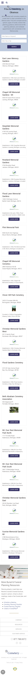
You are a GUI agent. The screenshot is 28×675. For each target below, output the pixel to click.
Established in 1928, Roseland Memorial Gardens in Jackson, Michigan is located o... (13, 181)
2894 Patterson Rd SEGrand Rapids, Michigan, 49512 (12, 268)
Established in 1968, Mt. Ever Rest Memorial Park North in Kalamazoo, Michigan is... (12, 451)
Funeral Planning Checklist (12, 607)
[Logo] (15, 10)
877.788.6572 (20, 639)
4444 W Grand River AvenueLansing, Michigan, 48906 (11, 99)
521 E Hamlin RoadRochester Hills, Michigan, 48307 (12, 335)
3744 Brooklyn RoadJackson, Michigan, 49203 (10, 166)
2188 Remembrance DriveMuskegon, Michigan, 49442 (11, 538)
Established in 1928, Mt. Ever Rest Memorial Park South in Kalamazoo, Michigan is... (12, 485)
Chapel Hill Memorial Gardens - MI (11, 93)
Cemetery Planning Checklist (13, 604)
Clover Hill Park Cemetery (13, 295)
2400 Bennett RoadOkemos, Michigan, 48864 (10, 65)
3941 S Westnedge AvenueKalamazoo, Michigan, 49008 (11, 471)
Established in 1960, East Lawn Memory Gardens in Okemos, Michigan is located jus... (13, 80)
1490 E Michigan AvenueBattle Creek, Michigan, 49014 (11, 200)
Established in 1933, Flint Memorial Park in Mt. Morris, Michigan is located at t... (13, 248)
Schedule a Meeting (10, 602)
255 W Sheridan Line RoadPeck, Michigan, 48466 (10, 504)
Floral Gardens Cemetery (12, 362)
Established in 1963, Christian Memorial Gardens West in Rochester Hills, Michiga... (13, 350)
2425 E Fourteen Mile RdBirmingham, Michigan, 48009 (11, 302)
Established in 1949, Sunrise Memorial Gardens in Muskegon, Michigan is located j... (13, 553)
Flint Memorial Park (10, 227)
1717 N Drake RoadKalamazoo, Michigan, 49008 (11, 437)
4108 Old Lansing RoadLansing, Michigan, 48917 (10, 133)
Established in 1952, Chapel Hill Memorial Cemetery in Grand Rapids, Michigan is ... (12, 282)
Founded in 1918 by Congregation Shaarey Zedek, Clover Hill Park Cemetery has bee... (12, 316)
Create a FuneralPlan (11, 609)
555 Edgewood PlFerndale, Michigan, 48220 (10, 403)
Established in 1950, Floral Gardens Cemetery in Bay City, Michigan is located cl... (12, 384)
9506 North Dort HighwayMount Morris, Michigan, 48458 (12, 234)
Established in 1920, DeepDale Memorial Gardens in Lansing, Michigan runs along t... (14, 147)
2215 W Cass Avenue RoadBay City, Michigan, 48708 (10, 369)
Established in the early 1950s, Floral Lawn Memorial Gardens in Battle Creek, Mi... (13, 215)
